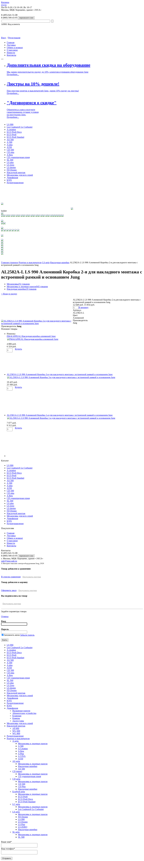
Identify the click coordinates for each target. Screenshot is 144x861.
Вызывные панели (21, 710)
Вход (3, 38)
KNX (9, 180)
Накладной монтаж (16, 172)
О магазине (12, 50)
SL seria (16, 832)
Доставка (11, 45)
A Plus (21, 753)
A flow (10, 155)
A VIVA (22, 756)
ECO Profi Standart (15, 137)
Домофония (12, 177)
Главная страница (9, 262)
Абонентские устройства (24, 713)
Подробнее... (13, 74)
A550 (9, 147)
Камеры (16, 718)
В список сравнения (11, 577)
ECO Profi (11, 134)
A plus (10, 145)
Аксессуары (18, 721)
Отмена (4, 616)
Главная (10, 42)
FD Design (12, 170)
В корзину (83, 307)
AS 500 (10, 139)
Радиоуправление (15, 182)
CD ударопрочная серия (18, 157)
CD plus (10, 152)
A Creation (23, 748)
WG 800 (16, 733)
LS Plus (21, 824)
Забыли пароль (27, 635)
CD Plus (22, 786)
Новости (11, 52)
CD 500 (10, 150)
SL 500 (10, 160)
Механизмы (18, 284)
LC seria (16, 804)
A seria (15, 741)
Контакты (11, 55)
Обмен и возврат (15, 47)
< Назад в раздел (9, 294)
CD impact (17, 771)
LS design (11, 167)
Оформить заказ (8, 590)
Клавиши (16, 716)
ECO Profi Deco (14, 132)
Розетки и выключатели (30, 262)
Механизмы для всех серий (20, 175)
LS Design (23, 822)
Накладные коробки (59, 262)
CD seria (16, 779)
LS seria (46, 262)
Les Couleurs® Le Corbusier (19, 127)
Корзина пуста (5, 3)
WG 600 (16, 731)
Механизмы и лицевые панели (27, 286)
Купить (18, 349)
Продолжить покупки (31, 577)
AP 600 (15, 728)
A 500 (9, 142)
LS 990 (10, 124)
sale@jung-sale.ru (9, 561)
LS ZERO (22, 827)
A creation (11, 129)
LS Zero (10, 165)
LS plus (10, 162)
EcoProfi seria (18, 791)
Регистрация (14, 38)
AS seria (16, 761)
